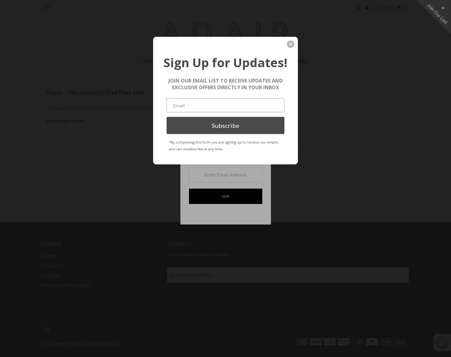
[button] (290, 44)
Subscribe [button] (225, 125)
